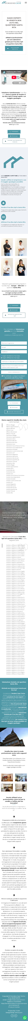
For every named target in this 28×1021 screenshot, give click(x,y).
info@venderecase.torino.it (16, 1000)
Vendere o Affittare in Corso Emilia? (15, 668)
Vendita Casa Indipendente (13, 477)
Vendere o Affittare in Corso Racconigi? (16, 665)
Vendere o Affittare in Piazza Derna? (15, 559)
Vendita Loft (9, 482)
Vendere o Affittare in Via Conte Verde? (16, 583)
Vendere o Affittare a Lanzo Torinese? (15, 637)
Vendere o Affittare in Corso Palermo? (16, 630)
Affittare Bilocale (10, 428)
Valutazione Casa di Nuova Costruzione (16, 446)
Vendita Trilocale (10, 491)
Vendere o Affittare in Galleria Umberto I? (17, 592)
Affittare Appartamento (12, 426)
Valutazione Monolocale (12, 458)
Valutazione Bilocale (11, 440)
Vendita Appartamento (12, 466)
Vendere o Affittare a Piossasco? (14, 611)
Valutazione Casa (10, 444)
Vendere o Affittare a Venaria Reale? (15, 660)
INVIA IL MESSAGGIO (14, 372)
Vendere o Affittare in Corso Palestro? (16, 554)
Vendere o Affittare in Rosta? (13, 557)
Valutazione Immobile (11, 449)
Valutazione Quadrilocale (12, 459)
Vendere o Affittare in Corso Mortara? (16, 646)
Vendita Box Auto (10, 472)
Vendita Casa (9, 473)
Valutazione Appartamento (13, 437)
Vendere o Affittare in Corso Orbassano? (16, 547)
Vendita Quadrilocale (11, 489)
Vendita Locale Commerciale (13, 480)
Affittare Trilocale (10, 433)
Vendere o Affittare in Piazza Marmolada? (16, 545)
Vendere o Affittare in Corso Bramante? (16, 588)
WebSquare (18, 1012)
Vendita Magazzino (11, 484)
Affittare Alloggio (10, 425)
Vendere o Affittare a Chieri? (13, 595)
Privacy (10, 1007)
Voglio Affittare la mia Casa (11, 358)
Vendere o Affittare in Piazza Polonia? (15, 627)
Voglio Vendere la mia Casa (11, 356)
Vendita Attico (10, 468)
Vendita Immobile (10, 479)
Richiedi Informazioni (15, 411)
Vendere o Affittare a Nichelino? (14, 562)
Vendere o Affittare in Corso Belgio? (15, 573)
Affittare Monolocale (11, 432)
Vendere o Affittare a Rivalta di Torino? (16, 662)
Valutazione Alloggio (11, 435)
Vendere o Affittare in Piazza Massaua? (16, 639)
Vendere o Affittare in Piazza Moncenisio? (16, 663)
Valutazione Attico (11, 439)
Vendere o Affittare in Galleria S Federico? (17, 566)
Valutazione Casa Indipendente (14, 447)
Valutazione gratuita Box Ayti (15, 315)
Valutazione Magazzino (12, 454)
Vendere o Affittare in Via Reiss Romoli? (16, 634)
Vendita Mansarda (11, 486)
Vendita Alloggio (10, 465)
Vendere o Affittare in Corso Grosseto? (16, 599)
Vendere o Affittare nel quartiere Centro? (16, 635)
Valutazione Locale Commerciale (14, 451)
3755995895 (15, 131)
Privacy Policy (19, 378)
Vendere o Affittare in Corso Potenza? (16, 625)
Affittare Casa (9, 430)
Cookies (17, 1007)
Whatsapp (15, 136)
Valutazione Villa (10, 463)
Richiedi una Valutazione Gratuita (15, 141)
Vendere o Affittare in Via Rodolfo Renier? (17, 581)
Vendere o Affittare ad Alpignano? (15, 642)
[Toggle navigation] (26, 2)
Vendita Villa (9, 493)
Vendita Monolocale (11, 487)
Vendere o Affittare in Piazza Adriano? (16, 606)
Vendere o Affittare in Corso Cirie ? (15, 587)
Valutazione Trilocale (11, 461)
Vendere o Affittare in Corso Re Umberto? (17, 608)
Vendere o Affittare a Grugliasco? (14, 620)
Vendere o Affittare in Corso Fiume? (15, 653)
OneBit (17, 1011)
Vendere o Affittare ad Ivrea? (13, 569)
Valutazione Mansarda (12, 456)
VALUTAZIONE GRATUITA (15, 48)
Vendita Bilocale (10, 470)
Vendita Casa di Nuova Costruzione (15, 475)
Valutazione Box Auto (11, 442)
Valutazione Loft (10, 453)
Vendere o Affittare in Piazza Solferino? (16, 674)
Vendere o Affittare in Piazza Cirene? (15, 601)
